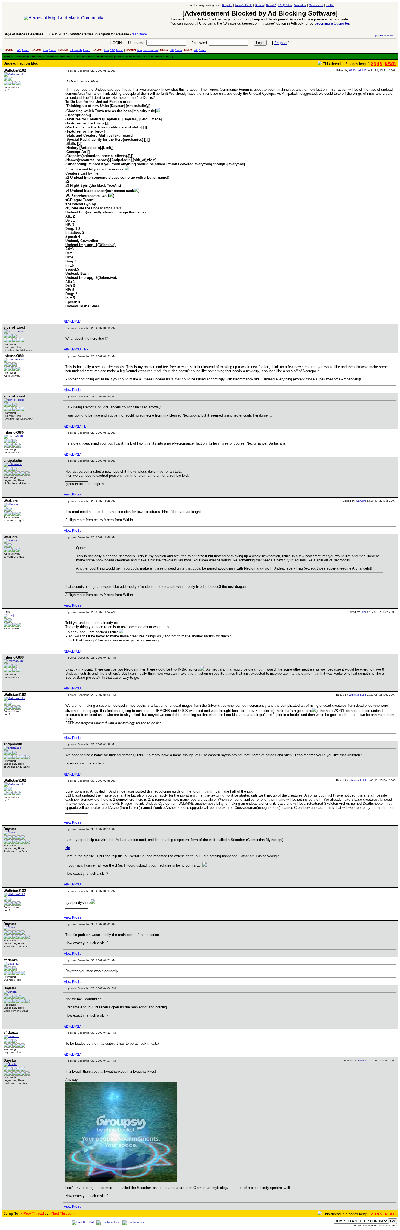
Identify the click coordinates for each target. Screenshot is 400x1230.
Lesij (363, 611)
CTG (112, 50)
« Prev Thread (32, 1213)
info (19, 50)
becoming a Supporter (332, 23)
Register (280, 43)
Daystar (361, 1060)
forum (25, 50)
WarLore (361, 500)
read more (139, 34)
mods (78, 50)
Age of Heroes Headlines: (25, 34)
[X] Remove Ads (385, 35)
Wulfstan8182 (358, 70)
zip (67, 848)
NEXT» (390, 64)
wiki (172, 50)
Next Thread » (63, 1213)
